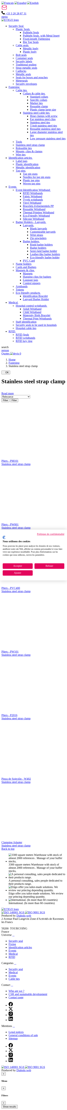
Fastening (14, 362)
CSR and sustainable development (28, 994)
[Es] (20, 2)
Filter (5, 400)
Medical (13, 953)
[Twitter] (11, 1009)
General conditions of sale (23, 1035)
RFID (12, 957)
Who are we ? (16, 990)
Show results (9, 1106)
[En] (33, 2)
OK (6, 372)
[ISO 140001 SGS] (13, 912)
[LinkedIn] (11, 1019)
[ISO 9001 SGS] (35, 912)
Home (12, 359)
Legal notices (16, 1032)
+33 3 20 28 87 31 (15, 13)
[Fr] (7, 2)
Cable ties (14, 978)
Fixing (12, 944)
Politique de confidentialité (50, 534)
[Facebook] (11, 1005)
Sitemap (13, 1038)
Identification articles (20, 947)
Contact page (16, 997)
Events (12, 950)
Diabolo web (23, 915)
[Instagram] (11, 1014)
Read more (7, 393)
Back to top (7, 848)
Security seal (16, 940)
